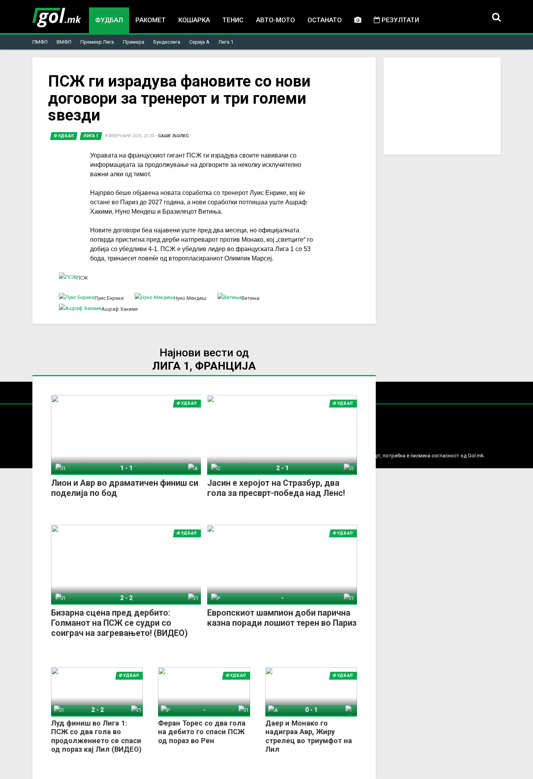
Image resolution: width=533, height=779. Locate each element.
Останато (324, 20)
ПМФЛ (40, 42)
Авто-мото (275, 20)
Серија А (199, 42)
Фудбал (109, 20)
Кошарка (194, 20)
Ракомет (150, 20)
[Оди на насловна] (56, 17)
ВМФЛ (64, 42)
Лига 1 (226, 42)
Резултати (399, 20)
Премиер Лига (97, 42)
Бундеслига (166, 42)
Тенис (232, 20)
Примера (133, 42)
